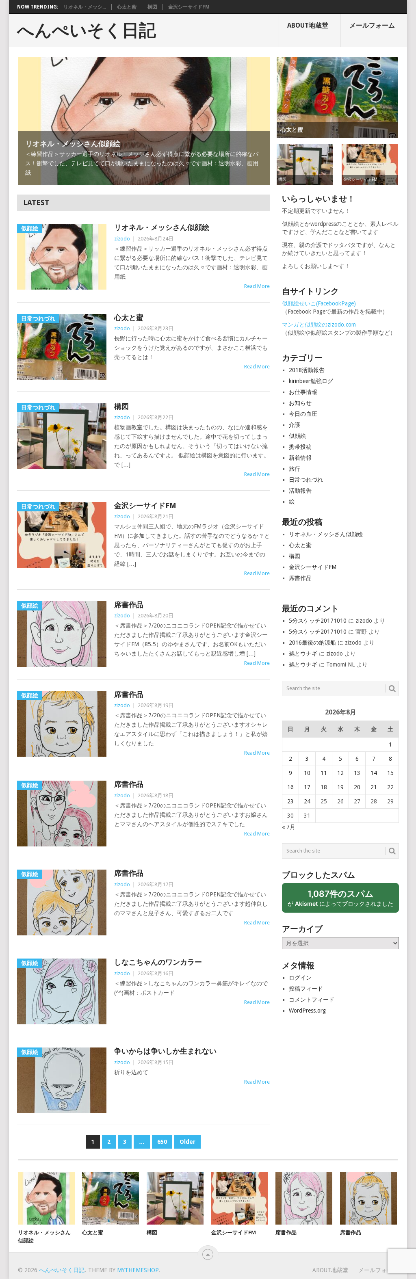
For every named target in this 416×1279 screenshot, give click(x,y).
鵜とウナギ (303, 653)
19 (340, 787)
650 (162, 1141)
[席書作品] (303, 1198)
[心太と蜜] (110, 1198)
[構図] (175, 1198)
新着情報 (300, 457)
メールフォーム (372, 25)
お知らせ (300, 403)
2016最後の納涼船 (312, 642)
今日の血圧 (303, 414)
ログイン (300, 977)
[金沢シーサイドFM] (239, 1198)
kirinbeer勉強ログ (311, 381)
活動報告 (300, 490)
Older (187, 1141)
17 (307, 787)
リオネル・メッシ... (84, 7)
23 (290, 801)
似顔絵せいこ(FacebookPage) (319, 303)
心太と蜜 (126, 7)
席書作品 (128, 604)
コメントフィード (311, 999)
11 (324, 773)
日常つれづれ (306, 479)
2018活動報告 (307, 370)
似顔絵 (297, 436)
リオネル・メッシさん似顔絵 (161, 227)
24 (307, 801)
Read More (257, 286)
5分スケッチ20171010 (318, 620)
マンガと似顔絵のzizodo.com (319, 324)
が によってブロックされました (343, 901)
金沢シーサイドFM (189, 7)
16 (290, 787)
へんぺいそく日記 (86, 30)
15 (390, 773)
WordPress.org (307, 1010)
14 (373, 773)
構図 (152, 7)
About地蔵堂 (307, 25)
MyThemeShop (137, 1270)
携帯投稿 (300, 447)
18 (324, 787)
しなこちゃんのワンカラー (158, 962)
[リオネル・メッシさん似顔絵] (46, 1198)
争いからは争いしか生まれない (165, 1051)
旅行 (294, 468)
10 (307, 773)
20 (357, 787)
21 (373, 787)
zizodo (122, 239)
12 (340, 773)
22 (390, 787)
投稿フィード (306, 988)
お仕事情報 (303, 392)
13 (357, 773)
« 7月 (288, 827)
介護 (294, 425)
